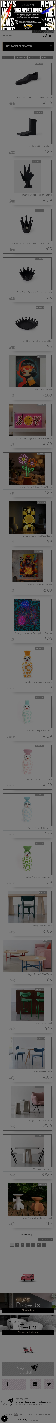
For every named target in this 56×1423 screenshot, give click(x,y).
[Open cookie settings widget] (4, 1418)
